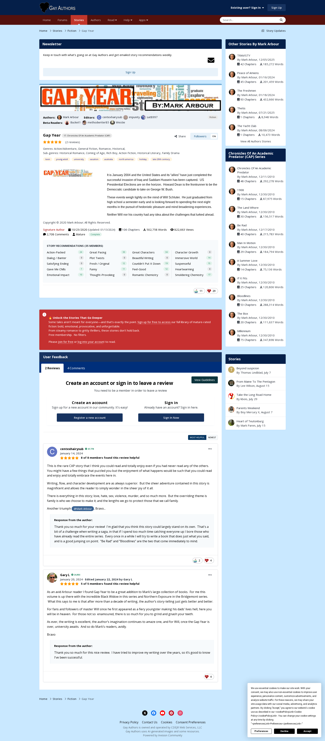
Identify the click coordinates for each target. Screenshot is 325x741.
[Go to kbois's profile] (231, 396)
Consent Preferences (191, 722)
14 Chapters (248, 269)
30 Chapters (248, 216)
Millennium (244, 331)
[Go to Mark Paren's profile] (231, 422)
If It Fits (242, 278)
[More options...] (210, 449)
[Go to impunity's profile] (125, 117)
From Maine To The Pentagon (256, 383)
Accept (307, 731)
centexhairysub (112, 117)
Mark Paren (248, 425)
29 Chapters (248, 252)
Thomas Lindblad (252, 372)
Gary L (65, 575)
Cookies (166, 722)
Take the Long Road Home (256, 396)
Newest (212, 437)
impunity (134, 117)
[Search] (281, 20)
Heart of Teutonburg (256, 423)
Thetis (241, 108)
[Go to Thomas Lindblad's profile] (231, 369)
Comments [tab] (76, 368)
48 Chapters (248, 181)
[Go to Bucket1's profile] (67, 122)
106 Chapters (131, 229)
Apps (142, 20)
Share (181, 136)
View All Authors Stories (255, 141)
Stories (79, 20)
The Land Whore (248, 207)
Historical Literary (148, 153)
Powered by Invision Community (162, 735)
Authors (96, 20)
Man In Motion (246, 243)
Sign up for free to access (154, 322)
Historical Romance (71, 153)
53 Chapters (248, 305)
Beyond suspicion (247, 368)
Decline (284, 731)
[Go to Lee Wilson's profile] (231, 383)
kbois (244, 399)
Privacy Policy (129, 722)
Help (127, 20)
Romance (105, 148)
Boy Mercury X (250, 412)
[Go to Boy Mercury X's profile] (231, 409)
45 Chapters (248, 82)
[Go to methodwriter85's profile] (84, 122)
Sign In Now (171, 417)
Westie (120, 122)
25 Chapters (248, 287)
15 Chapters (248, 199)
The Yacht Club (246, 126)
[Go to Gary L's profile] (52, 578)
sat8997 (152, 117)
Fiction (213, 117)
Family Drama (170, 153)
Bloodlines (244, 296)
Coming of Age (95, 153)
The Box (242, 313)
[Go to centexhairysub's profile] (99, 117)
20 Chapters (248, 322)
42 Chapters (248, 64)
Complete (95, 234)
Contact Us (149, 722)
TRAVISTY (243, 55)
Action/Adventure (65, 148)
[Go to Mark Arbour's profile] (59, 117)
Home (47, 20)
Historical (118, 148)
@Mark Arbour (83, 509)
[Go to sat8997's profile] (143, 117)
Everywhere (266, 19)
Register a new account (90, 417)
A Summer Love (247, 260)
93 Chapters (248, 99)
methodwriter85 (98, 122)
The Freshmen (246, 90)
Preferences (261, 731)
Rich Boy (111, 153)
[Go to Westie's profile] (112, 122)
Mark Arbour (71, 117)
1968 (240, 190)
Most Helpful (197, 437)
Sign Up (276, 7)
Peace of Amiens (248, 73)
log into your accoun (90, 342)
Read (111, 20)
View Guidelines (204, 380)
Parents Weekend (248, 408)
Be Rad (242, 225)
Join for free (65, 342)
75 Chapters (248, 340)
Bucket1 (75, 122)
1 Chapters (247, 117)
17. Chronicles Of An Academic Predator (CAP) (87, 135)
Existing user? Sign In (246, 7)
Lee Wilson (248, 385)
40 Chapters (248, 234)
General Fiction (87, 148)
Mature (80, 234)
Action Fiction (127, 153)
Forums (62, 20)
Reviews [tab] (52, 368)
